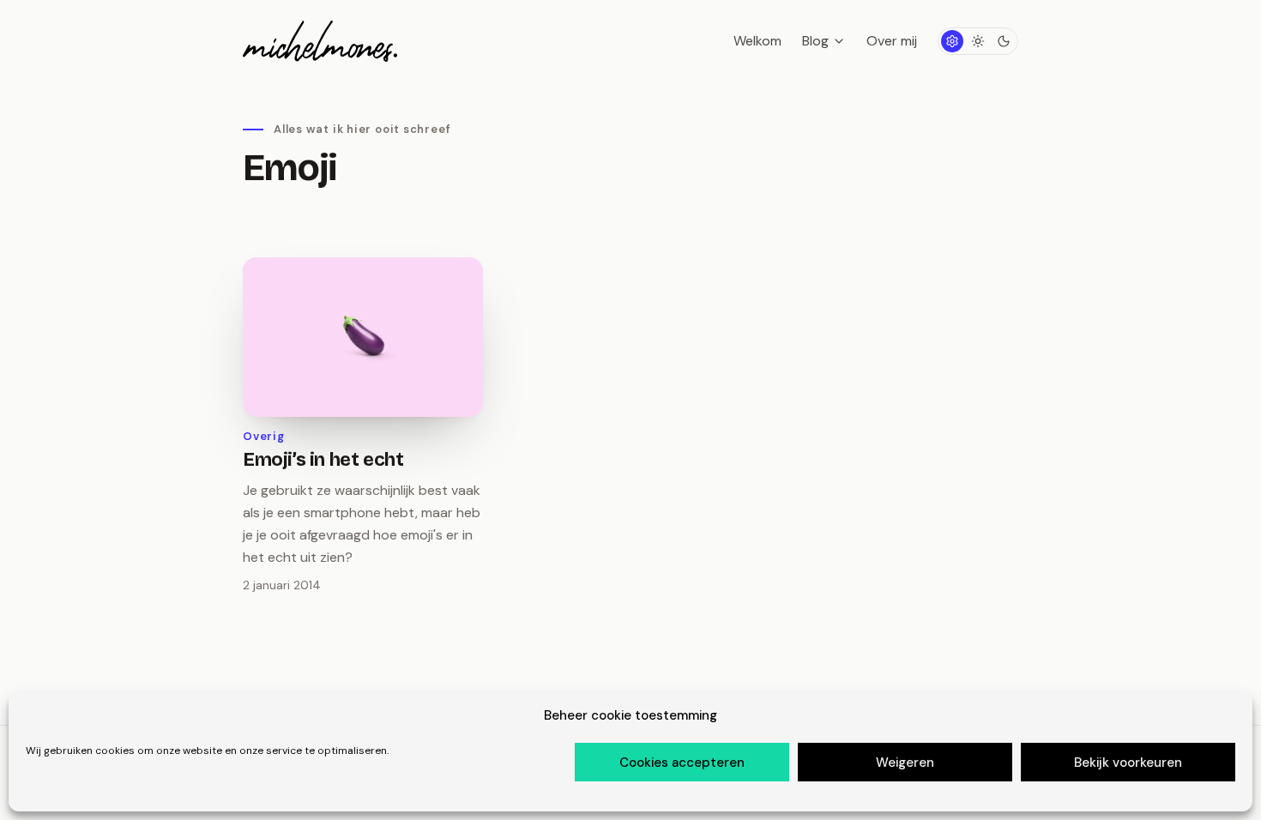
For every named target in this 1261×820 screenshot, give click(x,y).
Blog (815, 41)
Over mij (891, 41)
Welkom (757, 41)
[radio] (952, 41)
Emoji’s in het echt (323, 460)
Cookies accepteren (682, 762)
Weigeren (905, 762)
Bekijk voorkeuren (1128, 762)
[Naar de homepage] (320, 41)
